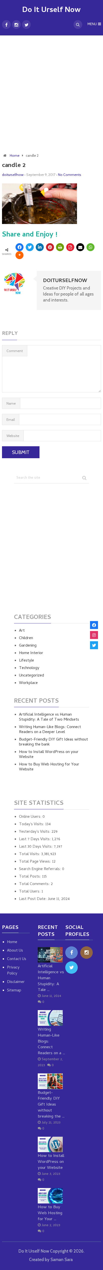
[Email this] (80, 247)
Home (15, 155)
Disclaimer (16, 982)
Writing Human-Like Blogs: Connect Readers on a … (51, 1041)
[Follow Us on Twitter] (94, 645)
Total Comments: (35, 884)
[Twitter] (71, 967)
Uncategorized (31, 675)
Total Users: (30, 892)
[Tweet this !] (30, 247)
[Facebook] (71, 952)
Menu (92, 24)
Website (12, 436)
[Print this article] (60, 247)
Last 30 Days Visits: (36, 847)
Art (22, 631)
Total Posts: (30, 877)
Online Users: (30, 817)
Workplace (28, 683)
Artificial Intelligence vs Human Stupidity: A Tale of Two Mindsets (49, 717)
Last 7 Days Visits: (35, 839)
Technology (29, 668)
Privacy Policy (13, 971)
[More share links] (20, 255)
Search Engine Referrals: (40, 869)
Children (26, 638)
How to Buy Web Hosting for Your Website (49, 767)
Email (10, 419)
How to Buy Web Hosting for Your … (50, 1213)
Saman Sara (61, 1259)
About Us (15, 951)
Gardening (27, 646)
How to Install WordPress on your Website (48, 754)
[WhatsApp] (90, 247)
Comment (14, 351)
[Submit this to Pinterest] (50, 247)
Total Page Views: (35, 862)
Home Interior (31, 653)
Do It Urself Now (51, 10)
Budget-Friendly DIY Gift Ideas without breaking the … (51, 1105)
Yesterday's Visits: (35, 832)
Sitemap (14, 990)
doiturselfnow (13, 174)
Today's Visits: (32, 824)
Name (11, 403)
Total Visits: (30, 854)
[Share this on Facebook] (20, 247)
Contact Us (16, 959)
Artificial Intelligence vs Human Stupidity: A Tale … (51, 978)
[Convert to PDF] (70, 247)
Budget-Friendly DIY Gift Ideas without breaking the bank (53, 742)
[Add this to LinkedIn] (40, 247)
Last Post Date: (33, 899)
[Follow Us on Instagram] (94, 635)
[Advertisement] (51, 91)
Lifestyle (26, 661)
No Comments (69, 174)
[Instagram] (86, 952)
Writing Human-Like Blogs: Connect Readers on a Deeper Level (50, 730)
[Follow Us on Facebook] (94, 625)
